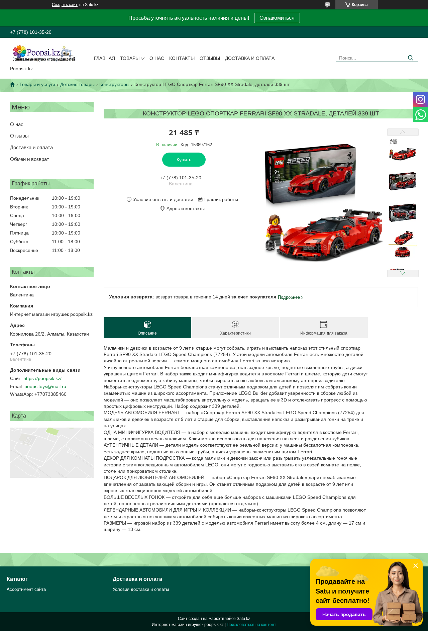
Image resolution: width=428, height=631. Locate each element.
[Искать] (410, 58)
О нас (156, 58)
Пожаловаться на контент (251, 624)
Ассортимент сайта (26, 589)
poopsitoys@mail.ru (45, 386)
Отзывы (210, 58)
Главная (104, 58)
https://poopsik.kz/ (42, 378)
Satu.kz (243, 618)
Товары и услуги (37, 84)
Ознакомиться (277, 18)
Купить (184, 159)
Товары (129, 58)
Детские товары (77, 84)
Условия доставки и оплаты (141, 589)
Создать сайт (65, 4)
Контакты (182, 58)
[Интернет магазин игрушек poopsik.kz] (43, 53)
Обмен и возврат (29, 159)
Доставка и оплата (250, 58)
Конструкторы (114, 84)
